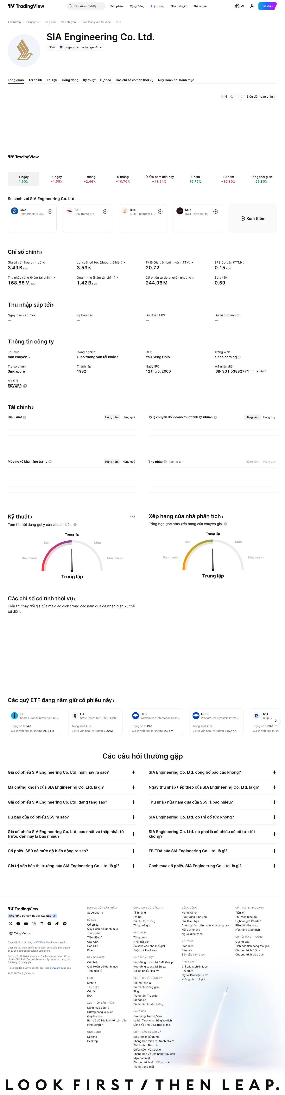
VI (242, 6)
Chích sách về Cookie (147, 1049)
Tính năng (139, 912)
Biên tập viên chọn (193, 954)
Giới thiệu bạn (190, 921)
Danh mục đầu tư (98, 1007)
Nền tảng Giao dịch (247, 929)
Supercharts (95, 912)
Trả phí (137, 916)
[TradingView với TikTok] (57, 923)
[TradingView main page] (23, 909)
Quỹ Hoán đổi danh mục (102, 928)
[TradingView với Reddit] (64, 923)
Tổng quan (140, 937)
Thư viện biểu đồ (246, 916)
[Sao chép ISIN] (252, 371)
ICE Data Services (46, 942)
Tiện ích (240, 912)
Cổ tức (91, 991)
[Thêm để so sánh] (50, 211)
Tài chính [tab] (35, 80)
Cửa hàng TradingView (147, 1016)
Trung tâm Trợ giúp (145, 995)
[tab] (112, 417)
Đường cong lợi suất (100, 1012)
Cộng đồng (137, 6)
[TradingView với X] (10, 923)
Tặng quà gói (141, 925)
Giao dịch (187, 946)
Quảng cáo (242, 941)
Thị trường (158, 6)
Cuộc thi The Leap (145, 950)
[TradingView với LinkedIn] (41, 923)
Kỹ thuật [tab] (89, 80)
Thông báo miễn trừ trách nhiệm (153, 1041)
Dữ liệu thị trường (144, 921)
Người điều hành (192, 933)
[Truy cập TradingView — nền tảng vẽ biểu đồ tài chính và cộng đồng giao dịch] (23, 157)
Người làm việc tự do (195, 975)
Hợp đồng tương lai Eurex (149, 966)
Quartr (56, 967)
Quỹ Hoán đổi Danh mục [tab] (176, 80)
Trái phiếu (93, 933)
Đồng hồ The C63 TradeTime (151, 1024)
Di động (92, 1036)
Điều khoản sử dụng (146, 1036)
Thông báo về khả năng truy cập (154, 1053)
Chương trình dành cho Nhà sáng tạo (205, 925)
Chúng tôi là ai (142, 982)
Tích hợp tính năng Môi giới (252, 946)
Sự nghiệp (139, 999)
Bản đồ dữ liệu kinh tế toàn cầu (107, 1020)
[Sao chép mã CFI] (25, 386)
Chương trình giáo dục (249, 954)
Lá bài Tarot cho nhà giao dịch (152, 1020)
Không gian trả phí (193, 979)
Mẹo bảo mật (141, 1058)
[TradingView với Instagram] (33, 923)
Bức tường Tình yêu (194, 916)
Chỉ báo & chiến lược (195, 966)
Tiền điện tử (94, 937)
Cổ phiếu (92, 924)
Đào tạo (187, 950)
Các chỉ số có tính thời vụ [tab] (134, 80)
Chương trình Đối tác (248, 950)
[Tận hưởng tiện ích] (233, 96)
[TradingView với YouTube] (26, 923)
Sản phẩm (117, 6)
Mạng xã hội (189, 912)
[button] (126, 6)
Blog (136, 991)
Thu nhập (93, 987)
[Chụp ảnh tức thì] (224, 96)
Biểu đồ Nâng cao (246, 925)
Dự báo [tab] (105, 80)
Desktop (92, 1041)
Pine (90, 950)
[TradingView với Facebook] (18, 923)
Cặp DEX (92, 946)
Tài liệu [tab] (52, 80)
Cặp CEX (92, 941)
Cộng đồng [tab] (70, 80)
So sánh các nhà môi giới (149, 946)
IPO (89, 995)
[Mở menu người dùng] (252, 6)
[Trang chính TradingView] (26, 6)
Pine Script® (95, 1024)
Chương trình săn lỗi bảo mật (151, 1062)
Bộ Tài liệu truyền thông (148, 1004)
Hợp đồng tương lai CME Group (153, 962)
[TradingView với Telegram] (49, 923)
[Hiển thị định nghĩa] (47, 262)
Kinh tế (91, 982)
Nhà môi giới (179, 6)
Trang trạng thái (143, 1066)
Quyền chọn (95, 1016)
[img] (96, 47)
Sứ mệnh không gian (146, 987)
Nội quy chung (191, 929)
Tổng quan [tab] (16, 80)
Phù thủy (187, 970)
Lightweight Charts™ (248, 921)
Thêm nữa (200, 6)
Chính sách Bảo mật (146, 1045)
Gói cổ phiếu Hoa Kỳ (146, 970)
